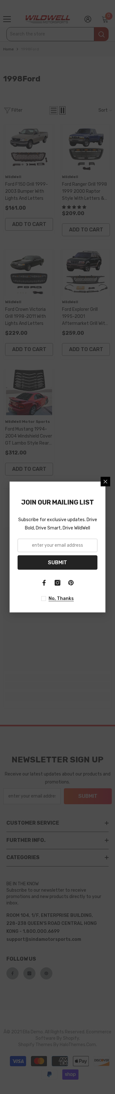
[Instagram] (57, 582)
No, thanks (61, 598)
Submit (57, 562)
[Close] (105, 481)
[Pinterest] (71, 582)
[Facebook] (44, 582)
